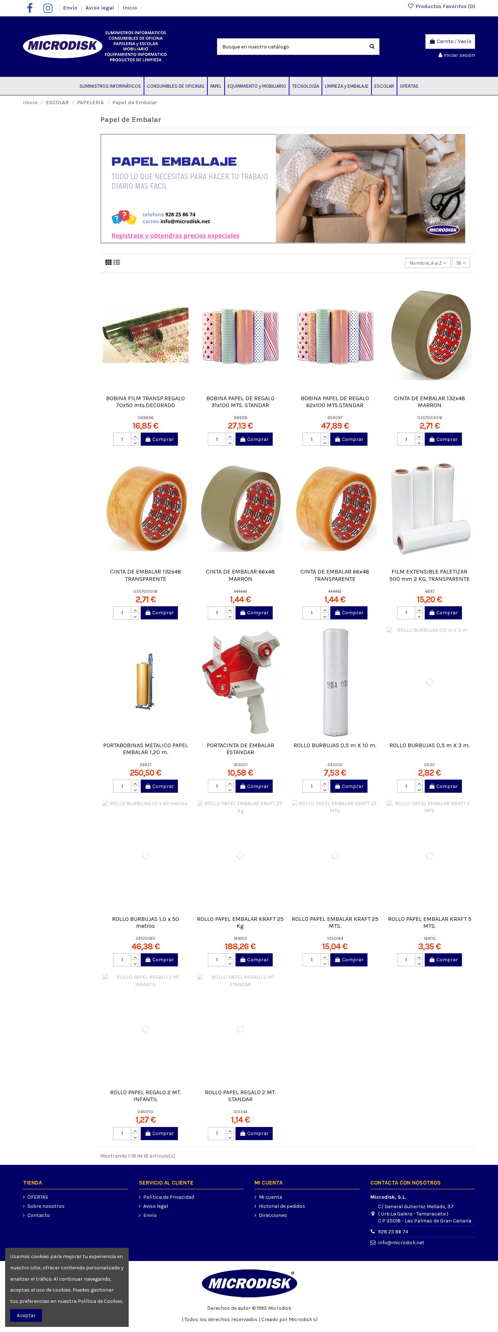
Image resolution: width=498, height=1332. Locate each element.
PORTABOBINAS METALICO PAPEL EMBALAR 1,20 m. (145, 749)
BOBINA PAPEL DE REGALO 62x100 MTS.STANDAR (335, 402)
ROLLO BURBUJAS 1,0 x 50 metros (145, 922)
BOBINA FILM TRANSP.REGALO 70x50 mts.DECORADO (145, 402)
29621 (145, 764)
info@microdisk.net (401, 1243)
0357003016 (429, 417)
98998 (240, 417)
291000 (335, 764)
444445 (335, 591)
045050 (145, 1112)
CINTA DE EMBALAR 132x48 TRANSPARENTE (145, 575)
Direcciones (273, 1215)
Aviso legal (101, 7)
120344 (240, 1112)
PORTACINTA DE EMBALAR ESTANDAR (240, 749)
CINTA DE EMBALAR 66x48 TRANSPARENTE (334, 575)
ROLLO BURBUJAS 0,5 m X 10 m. (334, 745)
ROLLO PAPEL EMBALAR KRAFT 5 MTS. (429, 922)
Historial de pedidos (282, 1206)
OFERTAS (37, 1197)
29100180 (145, 938)
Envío (71, 7)
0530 (429, 764)
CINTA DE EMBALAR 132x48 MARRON (429, 402)
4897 (429, 591)
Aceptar (26, 1315)
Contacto (38, 1215)
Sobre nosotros (46, 1206)
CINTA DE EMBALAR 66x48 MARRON (240, 575)
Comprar (163, 439)
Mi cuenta (270, 1197)
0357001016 (145, 591)
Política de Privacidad (168, 1197)
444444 (240, 591)
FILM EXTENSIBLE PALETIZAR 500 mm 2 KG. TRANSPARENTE (429, 575)
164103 (240, 938)
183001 (240, 764)
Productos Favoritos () (444, 6)
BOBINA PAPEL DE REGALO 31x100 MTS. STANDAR (240, 402)
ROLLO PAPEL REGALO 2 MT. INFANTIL (145, 1096)
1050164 (335, 938)
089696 (145, 417)
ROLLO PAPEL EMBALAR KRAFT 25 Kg (240, 922)
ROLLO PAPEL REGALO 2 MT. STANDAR (240, 1096)
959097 (334, 417)
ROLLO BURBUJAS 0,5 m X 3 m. (429, 745)
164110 (430, 938)
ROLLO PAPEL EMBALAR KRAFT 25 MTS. (335, 922)
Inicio (129, 7)
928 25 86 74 (393, 1232)
